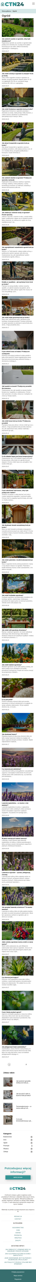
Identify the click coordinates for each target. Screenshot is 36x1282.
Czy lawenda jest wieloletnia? (11, 769)
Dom (4, 1140)
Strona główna (6, 11)
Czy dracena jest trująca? (10, 977)
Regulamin (18, 1279)
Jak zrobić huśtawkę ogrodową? (12, 595)
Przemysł (6, 1145)
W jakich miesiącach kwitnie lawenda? (14, 838)
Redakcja (18, 1216)
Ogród (5, 1143)
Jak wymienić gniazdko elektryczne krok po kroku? (23, 1082)
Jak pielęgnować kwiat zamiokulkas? (14, 1047)
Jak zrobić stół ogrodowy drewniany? (14, 630)
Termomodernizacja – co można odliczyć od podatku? (23, 1107)
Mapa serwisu (18, 1275)
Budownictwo (7, 1137)
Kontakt (18, 1219)
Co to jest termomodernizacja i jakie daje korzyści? (24, 1120)
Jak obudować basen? (9, 734)
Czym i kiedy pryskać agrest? (11, 1012)
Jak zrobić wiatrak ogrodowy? (12, 665)
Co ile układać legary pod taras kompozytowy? (17, 456)
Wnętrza (6, 1148)
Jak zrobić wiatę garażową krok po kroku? (16, 317)
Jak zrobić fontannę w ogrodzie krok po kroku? (17, 109)
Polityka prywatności (18, 1272)
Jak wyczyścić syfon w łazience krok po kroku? (23, 1094)
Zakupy (5, 1151)
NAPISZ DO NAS (18, 1177)
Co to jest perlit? (7, 699)
